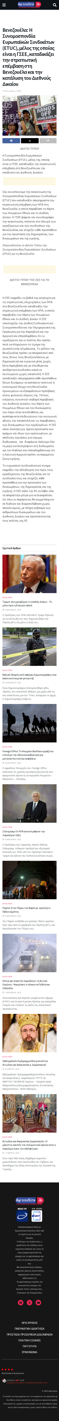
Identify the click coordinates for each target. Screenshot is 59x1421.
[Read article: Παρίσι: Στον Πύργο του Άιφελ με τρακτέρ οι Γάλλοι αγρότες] (29, 880)
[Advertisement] (29, 17)
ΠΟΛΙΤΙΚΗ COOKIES (29, 1340)
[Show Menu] (4, 5)
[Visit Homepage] (29, 5)
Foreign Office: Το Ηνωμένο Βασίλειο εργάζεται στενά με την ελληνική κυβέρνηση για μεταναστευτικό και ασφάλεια (28, 755)
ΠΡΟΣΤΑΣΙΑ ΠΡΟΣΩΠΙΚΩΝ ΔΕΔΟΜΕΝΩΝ (29, 1334)
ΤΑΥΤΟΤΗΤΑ (29, 1346)
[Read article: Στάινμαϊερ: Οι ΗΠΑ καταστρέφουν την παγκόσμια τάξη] (29, 803)
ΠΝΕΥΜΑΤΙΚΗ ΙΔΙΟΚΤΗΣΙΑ (29, 1328)
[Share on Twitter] (30, 140)
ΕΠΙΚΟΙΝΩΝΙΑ (29, 1352)
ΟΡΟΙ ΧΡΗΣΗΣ (29, 1322)
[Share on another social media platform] (48, 140)
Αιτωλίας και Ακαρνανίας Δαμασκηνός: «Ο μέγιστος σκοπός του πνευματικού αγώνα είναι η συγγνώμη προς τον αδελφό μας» (29, 1145)
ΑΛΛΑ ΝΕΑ (7, 597)
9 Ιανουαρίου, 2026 (11, 90)
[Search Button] (55, 5)
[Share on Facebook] (11, 140)
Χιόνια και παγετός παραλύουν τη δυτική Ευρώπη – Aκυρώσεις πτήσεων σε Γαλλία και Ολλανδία (26, 984)
